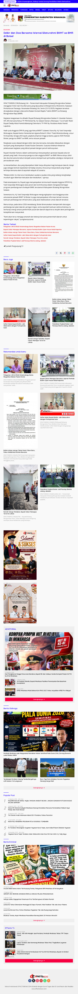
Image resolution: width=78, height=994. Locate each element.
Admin (9, 39)
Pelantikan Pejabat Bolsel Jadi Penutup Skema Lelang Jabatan (25, 241)
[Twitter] (33, 981)
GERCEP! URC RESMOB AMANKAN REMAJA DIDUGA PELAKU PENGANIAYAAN (28, 894)
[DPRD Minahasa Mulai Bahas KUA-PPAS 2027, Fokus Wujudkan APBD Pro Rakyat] (10, 692)
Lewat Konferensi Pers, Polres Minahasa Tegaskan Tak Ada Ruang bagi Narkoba (31, 910)
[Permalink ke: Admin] (5, 40)
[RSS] (48, 981)
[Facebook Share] (56, 253)
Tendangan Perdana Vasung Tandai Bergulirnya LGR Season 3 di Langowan (20, 780)
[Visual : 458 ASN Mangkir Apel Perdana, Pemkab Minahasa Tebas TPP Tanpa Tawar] (10, 935)
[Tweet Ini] (60, 253)
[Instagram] (37, 981)
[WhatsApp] (45, 981)
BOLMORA (7, 30)
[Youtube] (41, 981)
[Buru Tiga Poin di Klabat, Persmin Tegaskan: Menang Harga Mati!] (57, 767)
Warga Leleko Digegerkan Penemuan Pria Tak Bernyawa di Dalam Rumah (29, 899)
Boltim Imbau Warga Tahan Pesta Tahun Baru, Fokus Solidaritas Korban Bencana (31, 232)
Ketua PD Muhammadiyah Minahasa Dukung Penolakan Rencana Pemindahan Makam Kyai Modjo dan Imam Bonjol (39, 809)
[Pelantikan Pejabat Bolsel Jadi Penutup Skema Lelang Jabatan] (63, 314)
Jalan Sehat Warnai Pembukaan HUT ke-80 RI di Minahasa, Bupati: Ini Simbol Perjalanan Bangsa (42, 953)
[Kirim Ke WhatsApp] (72, 253)
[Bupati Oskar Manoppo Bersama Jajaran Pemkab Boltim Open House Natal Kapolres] (39, 269)
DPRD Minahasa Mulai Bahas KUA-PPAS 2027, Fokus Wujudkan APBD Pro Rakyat (44, 690)
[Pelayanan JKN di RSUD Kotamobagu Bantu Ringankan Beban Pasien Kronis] (15, 268)
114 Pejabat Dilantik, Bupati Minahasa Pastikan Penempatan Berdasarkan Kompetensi (41, 682)
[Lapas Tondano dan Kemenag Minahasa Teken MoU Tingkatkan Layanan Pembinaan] (10, 944)
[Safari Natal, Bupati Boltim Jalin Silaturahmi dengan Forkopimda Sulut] (15, 314)
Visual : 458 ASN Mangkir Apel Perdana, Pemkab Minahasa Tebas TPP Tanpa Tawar (42, 934)
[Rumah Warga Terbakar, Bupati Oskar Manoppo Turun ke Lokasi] (39, 322)
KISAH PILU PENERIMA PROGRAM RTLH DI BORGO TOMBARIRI (28, 821)
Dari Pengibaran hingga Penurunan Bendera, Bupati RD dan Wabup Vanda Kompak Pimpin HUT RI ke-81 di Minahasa (38, 675)
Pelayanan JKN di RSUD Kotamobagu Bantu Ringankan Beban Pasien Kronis (29, 226)
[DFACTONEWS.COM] (13, 5)
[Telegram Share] (68, 253)
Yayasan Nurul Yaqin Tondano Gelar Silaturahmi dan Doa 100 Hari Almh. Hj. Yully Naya (37, 834)
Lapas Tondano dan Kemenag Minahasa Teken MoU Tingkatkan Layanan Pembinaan (41, 943)
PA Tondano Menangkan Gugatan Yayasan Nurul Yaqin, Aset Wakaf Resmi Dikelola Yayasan (39, 828)
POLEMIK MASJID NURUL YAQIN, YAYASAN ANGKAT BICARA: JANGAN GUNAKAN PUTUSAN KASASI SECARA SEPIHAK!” (40, 801)
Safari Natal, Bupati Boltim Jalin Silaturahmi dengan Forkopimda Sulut (27, 235)
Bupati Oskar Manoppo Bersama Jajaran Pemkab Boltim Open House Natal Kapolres (33, 229)
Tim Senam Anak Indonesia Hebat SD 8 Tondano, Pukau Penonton (30, 815)
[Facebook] (29, 981)
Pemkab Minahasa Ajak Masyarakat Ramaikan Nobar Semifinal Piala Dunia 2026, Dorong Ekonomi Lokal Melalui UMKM (37, 754)
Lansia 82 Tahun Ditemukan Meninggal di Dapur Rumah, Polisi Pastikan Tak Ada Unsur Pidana (35, 905)
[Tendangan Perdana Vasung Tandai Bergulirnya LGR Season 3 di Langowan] (21, 767)
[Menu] (5, 5)
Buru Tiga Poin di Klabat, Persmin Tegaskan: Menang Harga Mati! (55, 780)
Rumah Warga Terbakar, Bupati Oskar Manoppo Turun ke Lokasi (26, 238)
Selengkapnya (38, 699)
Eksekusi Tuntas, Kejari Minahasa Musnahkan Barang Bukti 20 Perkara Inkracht (30, 915)
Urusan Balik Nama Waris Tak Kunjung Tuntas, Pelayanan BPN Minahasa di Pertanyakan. (33, 888)
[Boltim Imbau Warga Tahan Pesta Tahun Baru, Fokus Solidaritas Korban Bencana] (63, 279)
